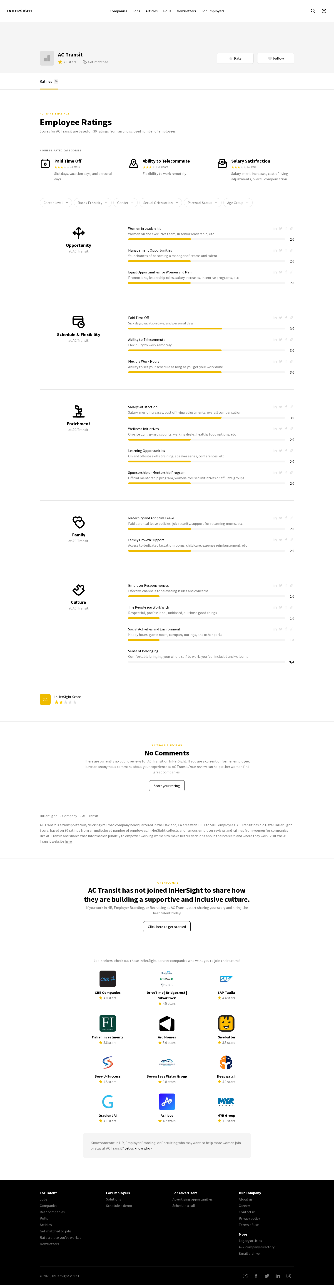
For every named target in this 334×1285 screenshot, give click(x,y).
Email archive (249, 1253)
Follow (278, 58)
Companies (118, 11)
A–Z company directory (256, 1247)
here (68, 841)
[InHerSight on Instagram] (288, 1275)
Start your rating (167, 785)
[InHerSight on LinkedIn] (277, 1275)
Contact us (247, 1212)
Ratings (48, 81)
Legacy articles (250, 1240)
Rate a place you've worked (60, 1237)
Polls (167, 11)
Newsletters (186, 11)
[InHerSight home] (20, 10)
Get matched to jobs (56, 1231)
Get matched (98, 62)
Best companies (52, 1212)
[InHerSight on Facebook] (256, 1275)
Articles (152, 11)
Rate (238, 58)
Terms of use (249, 1224)
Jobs (136, 11)
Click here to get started (167, 926)
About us (245, 1199)
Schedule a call (183, 1205)
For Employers (213, 11)
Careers (245, 1205)
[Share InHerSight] (245, 1275)
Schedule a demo (119, 1205)
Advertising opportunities (192, 1199)
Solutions (113, 1199)
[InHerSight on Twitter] (267, 1275)
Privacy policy (249, 1218)
